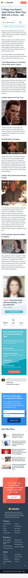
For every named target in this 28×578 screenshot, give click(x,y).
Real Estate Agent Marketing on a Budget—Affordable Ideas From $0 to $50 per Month (19, 467)
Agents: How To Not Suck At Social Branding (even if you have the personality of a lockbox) (19, 443)
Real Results (6, 559)
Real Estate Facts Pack (8, 548)
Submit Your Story (18, 556)
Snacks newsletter (7, 540)
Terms (23, 571)
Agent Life (9, 6)
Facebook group (18, 526)
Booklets (5, 530)
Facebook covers (18, 540)
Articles (4, 528)
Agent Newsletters (7, 523)
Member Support (18, 554)
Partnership (17, 559)
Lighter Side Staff (10, 22)
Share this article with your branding (14, 26)
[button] (23, 2)
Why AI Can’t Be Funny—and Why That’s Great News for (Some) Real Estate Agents (18, 459)
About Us (5, 554)
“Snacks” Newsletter (7, 561)
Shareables (3, 6)
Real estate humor (18, 544)
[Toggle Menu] (2, 2)
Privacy (19, 571)
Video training (17, 530)
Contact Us (17, 561)
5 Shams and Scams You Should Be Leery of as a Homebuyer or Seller (18, 436)
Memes (4, 526)
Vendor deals (17, 532)
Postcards (17, 523)
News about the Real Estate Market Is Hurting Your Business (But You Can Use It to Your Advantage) (19, 452)
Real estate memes (19, 542)
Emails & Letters (6, 532)
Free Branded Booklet (7, 546)
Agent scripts (17, 528)
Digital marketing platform (6, 543)
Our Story (5, 556)
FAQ (4, 563)
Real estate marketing (19, 546)
